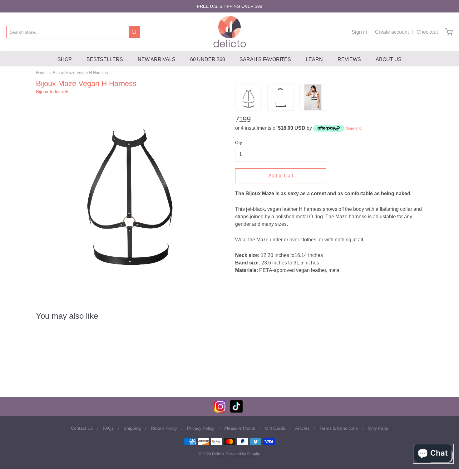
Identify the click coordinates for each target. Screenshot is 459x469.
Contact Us (82, 428)
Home (41, 72)
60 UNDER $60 (207, 59)
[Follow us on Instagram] (220, 410)
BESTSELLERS (104, 59)
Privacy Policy (200, 428)
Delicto (218, 454)
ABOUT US (389, 59)
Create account (392, 32)
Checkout (427, 32)
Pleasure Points (239, 428)
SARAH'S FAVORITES (265, 59)
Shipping (132, 428)
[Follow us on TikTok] (236, 410)
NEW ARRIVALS (156, 59)
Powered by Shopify (242, 454)
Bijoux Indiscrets (53, 91)
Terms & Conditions (338, 428)
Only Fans (378, 428)
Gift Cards (275, 428)
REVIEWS (349, 59)
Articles (302, 428)
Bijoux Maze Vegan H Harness (80, 72)
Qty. (239, 142)
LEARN (314, 59)
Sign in (359, 32)
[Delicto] (229, 32)
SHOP (64, 59)
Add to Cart (280, 175)
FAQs (108, 428)
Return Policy (164, 428)
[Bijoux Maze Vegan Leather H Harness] (248, 97)
